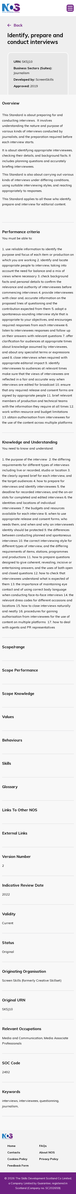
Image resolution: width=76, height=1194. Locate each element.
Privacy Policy (48, 1159)
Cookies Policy (17, 1159)
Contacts (13, 1152)
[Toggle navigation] (70, 8)
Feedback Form (18, 1165)
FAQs (43, 1146)
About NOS (47, 1152)
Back (18, 25)
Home (11, 1146)
